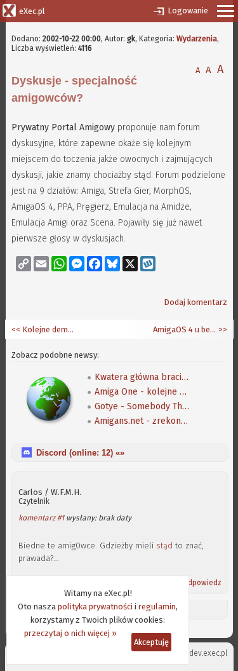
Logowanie (188, 10)
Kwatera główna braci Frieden (142, 377)
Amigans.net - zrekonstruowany (142, 421)
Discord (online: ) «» (80, 453)
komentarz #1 (41, 517)
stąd (164, 545)
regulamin (157, 606)
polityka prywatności (95, 606)
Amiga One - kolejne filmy (142, 391)
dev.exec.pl (208, 653)
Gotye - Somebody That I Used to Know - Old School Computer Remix (142, 406)
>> (221, 329)
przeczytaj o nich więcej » (70, 633)
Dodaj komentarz (195, 302)
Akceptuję (151, 642)
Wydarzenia (196, 38)
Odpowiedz (201, 582)
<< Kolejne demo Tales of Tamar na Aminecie (43, 329)
